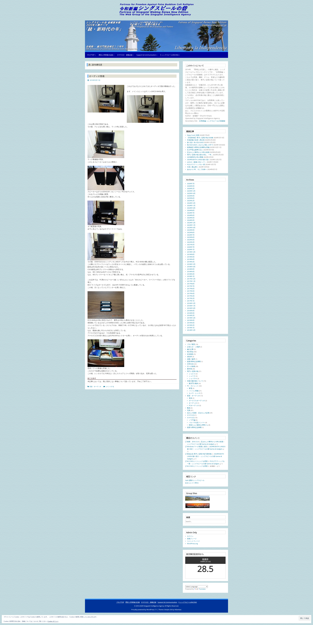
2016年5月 (191, 313)
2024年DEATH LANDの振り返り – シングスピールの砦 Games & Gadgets (206, 447)
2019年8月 (191, 254)
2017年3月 (191, 296)
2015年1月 (191, 328)
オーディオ (193, 403)
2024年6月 (191, 215)
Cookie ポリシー (53, 621)
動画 (188, 408)
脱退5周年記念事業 (194, 361)
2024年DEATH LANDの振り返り (198, 159)
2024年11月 (191, 205)
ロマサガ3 (190, 415)
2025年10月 (191, 193)
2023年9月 (191, 230)
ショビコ (192, 374)
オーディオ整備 (96, 76)
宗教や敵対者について (195, 381)
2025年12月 (191, 191)
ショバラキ (193, 378)
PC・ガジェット (193, 386)
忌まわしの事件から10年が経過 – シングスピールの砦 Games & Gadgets (205, 442)
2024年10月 (191, 208)
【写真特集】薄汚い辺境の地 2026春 (200, 137)
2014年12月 (191, 330)
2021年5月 (191, 244)
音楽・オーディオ (95, 386)
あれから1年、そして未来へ (197, 169)
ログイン (190, 536)
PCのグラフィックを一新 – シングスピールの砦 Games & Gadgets (206, 462)
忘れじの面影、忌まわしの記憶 (198, 413)
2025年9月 (191, 196)
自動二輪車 (191, 359)
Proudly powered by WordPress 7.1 (144, 609)
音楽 (190, 398)
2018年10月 (191, 267)
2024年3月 (191, 220)
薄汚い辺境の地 (192, 371)
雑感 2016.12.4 (193, 441)
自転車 (189, 356)
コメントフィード (193, 541)
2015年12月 (191, 318)
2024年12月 (191, 203)
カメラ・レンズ (194, 393)
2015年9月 (191, 320)
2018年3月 (191, 274)
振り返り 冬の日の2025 (195, 142)
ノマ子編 (192, 420)
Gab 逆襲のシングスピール (194, 480)
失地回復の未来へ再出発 (196, 140)
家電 (190, 388)
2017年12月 (191, 279)
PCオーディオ (194, 405)
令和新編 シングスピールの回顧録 (212, 121)
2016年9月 (191, 310)
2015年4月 (191, 323)
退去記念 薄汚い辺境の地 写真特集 (199, 454)
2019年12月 (191, 252)
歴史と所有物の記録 (106, 55)
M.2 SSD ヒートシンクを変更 (197, 461)
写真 (188, 410)
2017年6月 (191, 288)
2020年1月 (191, 249)
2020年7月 (191, 247)
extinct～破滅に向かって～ (196, 162)
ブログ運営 (191, 344)
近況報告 (190, 354)
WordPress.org (192, 543)
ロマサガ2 (190, 417)
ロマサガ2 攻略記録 (124, 55)
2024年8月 (191, 210)
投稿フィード (192, 539)
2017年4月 (191, 293)
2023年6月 (191, 237)
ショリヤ (192, 376)
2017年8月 (191, 284)
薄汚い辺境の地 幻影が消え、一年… (199, 155)
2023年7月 (191, 235)
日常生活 (190, 364)
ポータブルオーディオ (197, 400)
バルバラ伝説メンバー (197, 422)
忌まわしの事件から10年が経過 (198, 152)
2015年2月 (191, 325)
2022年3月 (191, 242)
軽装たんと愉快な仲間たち (198, 425)
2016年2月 (191, 315)
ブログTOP (90, 55)
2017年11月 (191, 281)
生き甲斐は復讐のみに (195, 150)
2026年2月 (191, 188)
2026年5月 (191, 186)
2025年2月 (191, 200)
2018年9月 (191, 269)
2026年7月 (191, 183)
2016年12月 (191, 303)
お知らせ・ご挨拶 (193, 347)
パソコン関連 (193, 391)
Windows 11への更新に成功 (197, 446)
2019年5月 (191, 257)
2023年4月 (191, 240)
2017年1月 (191, 301)
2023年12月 (191, 223)
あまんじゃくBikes (192, 483)
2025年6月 (191, 198)
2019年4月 (191, 259)
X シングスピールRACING (169, 55)
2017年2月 (191, 298)
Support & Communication (146, 55)
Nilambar (178, 609)
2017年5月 (191, 291)
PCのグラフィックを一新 (196, 164)
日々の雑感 (191, 366)
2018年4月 (191, 271)
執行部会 (190, 352)
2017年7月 (191, 286)
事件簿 (189, 369)
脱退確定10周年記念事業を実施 (198, 147)
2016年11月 (191, 306)
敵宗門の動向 (193, 383)
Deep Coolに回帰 (193, 135)
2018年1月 (191, 276)
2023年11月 (191, 225)
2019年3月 (191, 262)
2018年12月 (191, 264)
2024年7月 (191, 213)
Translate (202, 589)
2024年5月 (191, 218)
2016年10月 (191, 308)
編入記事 (190, 349)
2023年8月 (191, 232)
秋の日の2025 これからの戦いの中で (200, 145)
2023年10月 (191, 227)
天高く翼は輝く (192, 167)
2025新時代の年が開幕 (195, 157)
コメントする (109, 386)
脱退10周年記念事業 (194, 427)
